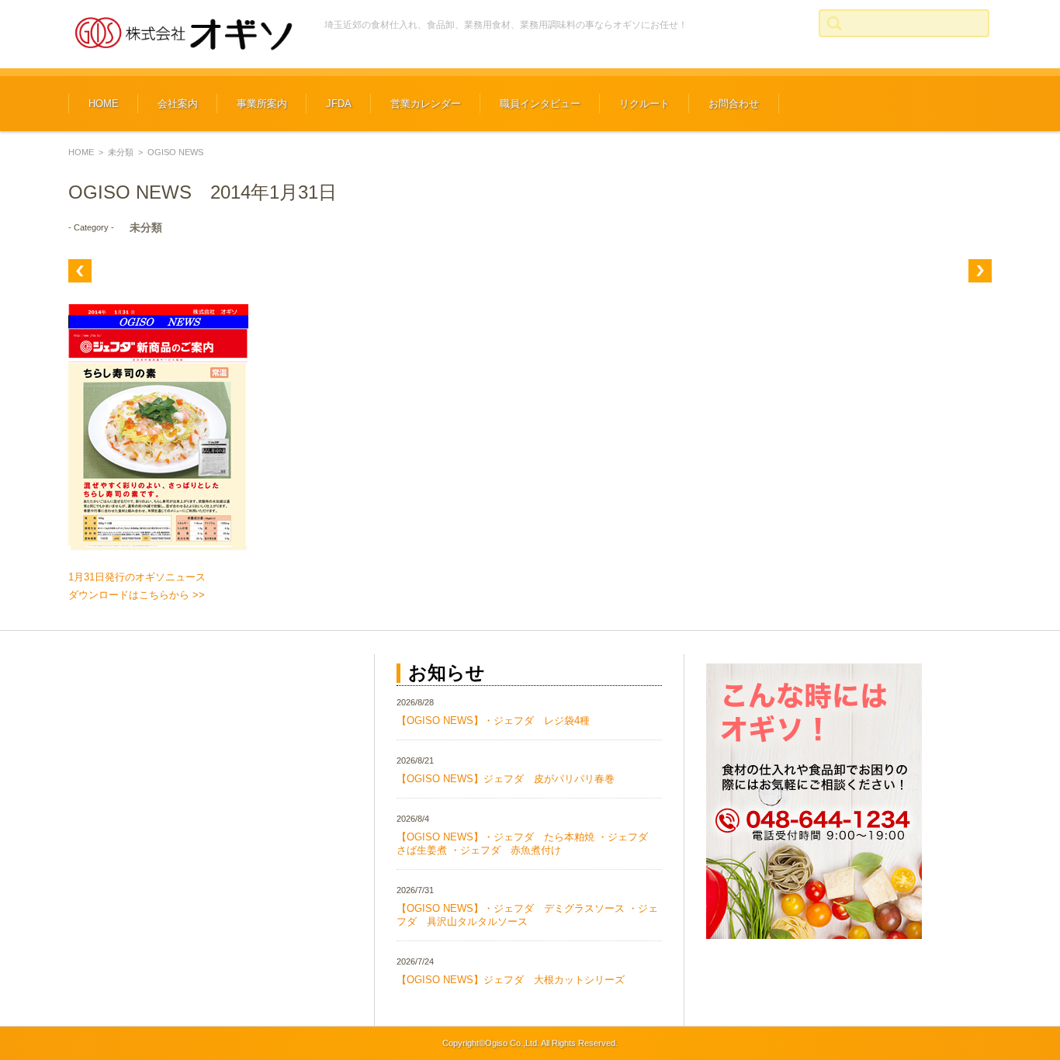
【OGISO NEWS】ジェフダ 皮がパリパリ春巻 (506, 779)
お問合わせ (733, 103)
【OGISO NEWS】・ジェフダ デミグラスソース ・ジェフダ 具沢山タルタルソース (527, 914)
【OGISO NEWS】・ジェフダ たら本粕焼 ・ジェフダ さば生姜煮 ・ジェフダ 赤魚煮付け (527, 843)
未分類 (120, 152)
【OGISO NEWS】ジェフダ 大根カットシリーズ (511, 980)
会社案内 (178, 103)
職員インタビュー (540, 103)
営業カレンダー (425, 103)
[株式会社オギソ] (184, 34)
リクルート (644, 103)
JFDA (339, 103)
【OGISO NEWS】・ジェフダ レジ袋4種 (493, 720)
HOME (103, 103)
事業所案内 (262, 103)
